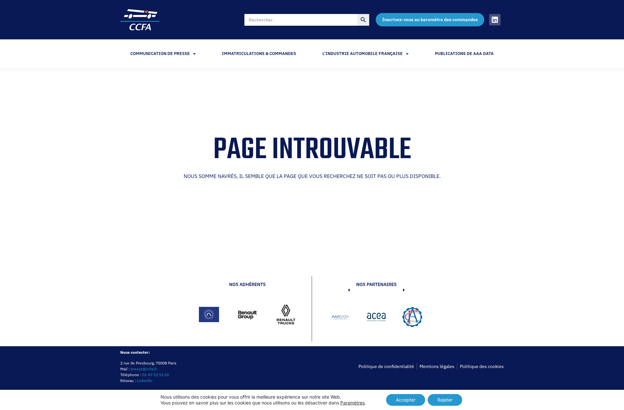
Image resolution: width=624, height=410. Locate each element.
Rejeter (444, 400)
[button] (339, 318)
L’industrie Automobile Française (362, 53)
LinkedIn (144, 380)
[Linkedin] (494, 19)
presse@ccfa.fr (144, 368)
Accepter (405, 400)
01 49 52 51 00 (155, 374)
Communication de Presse (160, 53)
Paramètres (352, 402)
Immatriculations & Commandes (259, 53)
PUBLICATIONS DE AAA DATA (464, 53)
